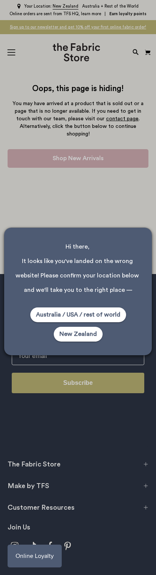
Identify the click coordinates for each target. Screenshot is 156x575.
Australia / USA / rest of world (78, 315)
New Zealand (78, 334)
